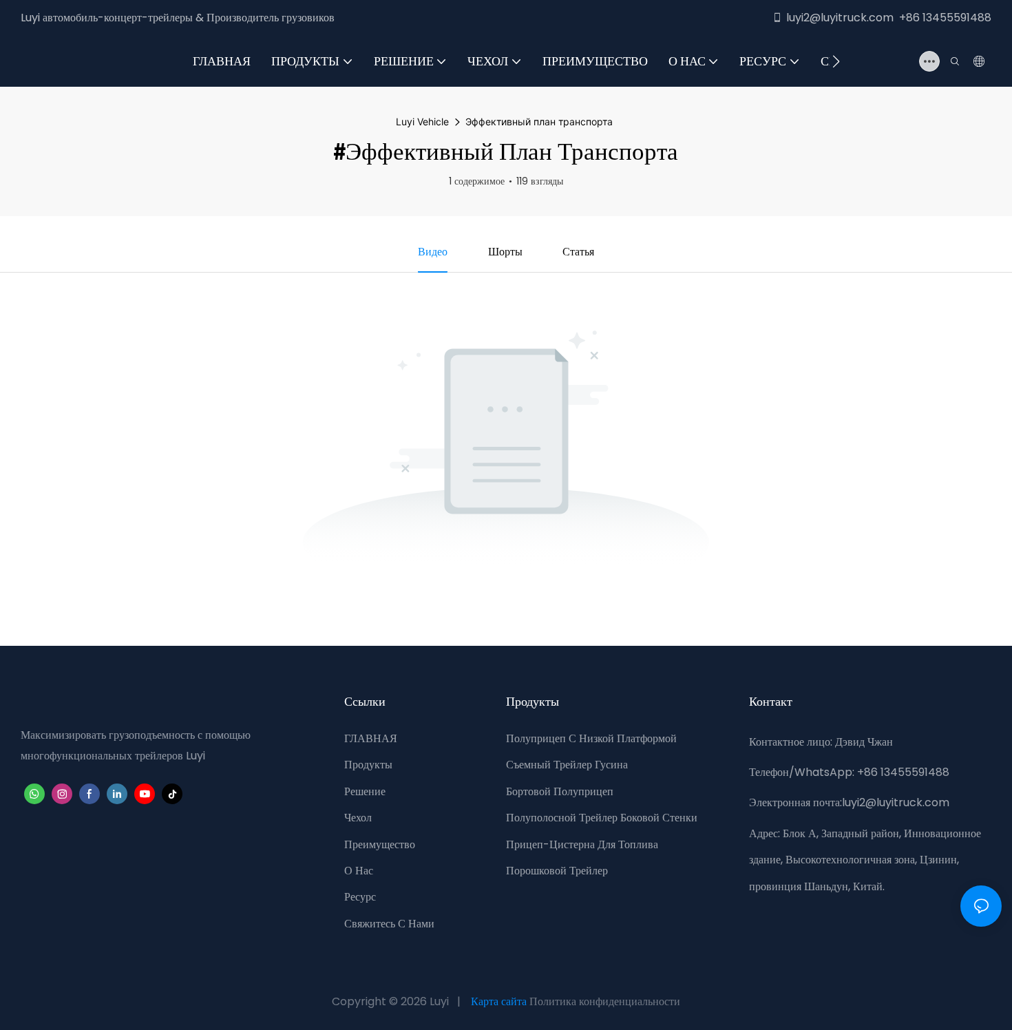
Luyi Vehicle (422, 121)
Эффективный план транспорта (539, 121)
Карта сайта (498, 1001)
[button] (836, 61)
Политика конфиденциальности (604, 1001)
